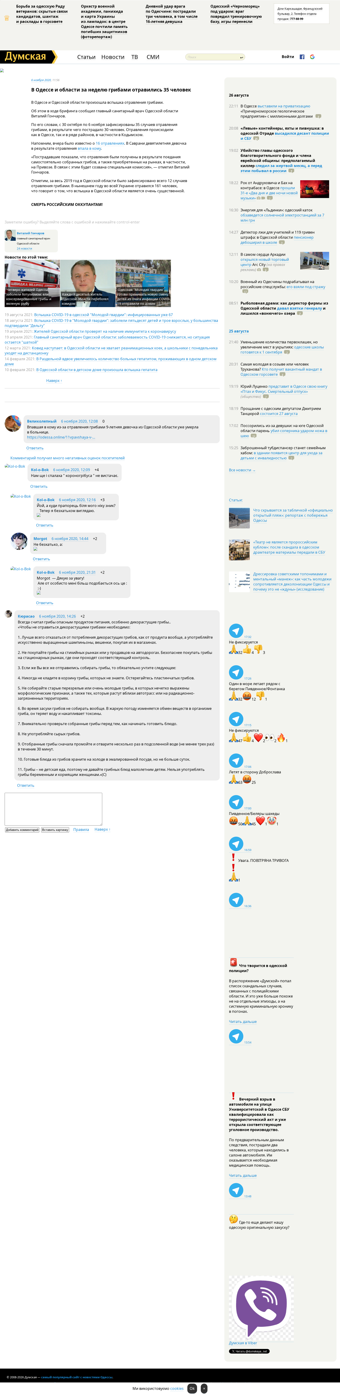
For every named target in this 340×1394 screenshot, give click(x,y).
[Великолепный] (13, 430)
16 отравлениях (110, 143)
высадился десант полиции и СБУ (285, 136)
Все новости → (242, 470)
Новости (112, 57)
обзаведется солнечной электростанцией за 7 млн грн (282, 218)
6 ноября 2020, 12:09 (71, 469)
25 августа (239, 331)
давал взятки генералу (299, 308)
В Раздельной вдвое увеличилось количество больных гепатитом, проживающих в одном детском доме (110, 361)
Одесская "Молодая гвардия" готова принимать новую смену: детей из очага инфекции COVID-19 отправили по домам (143, 296)
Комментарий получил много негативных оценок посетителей (67, 458)
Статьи (86, 57)
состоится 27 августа (279, 413)
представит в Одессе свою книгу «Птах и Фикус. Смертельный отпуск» (284, 389)
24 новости (24, 248)
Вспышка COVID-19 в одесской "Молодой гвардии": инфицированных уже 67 (103, 314)
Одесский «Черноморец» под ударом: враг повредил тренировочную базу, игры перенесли (236, 14)
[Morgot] (19, 548)
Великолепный (42, 421)
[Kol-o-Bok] (15, 466)
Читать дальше (243, 1021)
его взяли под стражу (306, 286)
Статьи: (236, 500)
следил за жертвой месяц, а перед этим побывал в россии (281, 168)
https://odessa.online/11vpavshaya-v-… (61, 437)
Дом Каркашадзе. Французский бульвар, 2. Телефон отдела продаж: (300, 13)
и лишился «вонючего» (283, 311)
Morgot (40, 538)
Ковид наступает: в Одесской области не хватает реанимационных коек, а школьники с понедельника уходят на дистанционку (111, 350)
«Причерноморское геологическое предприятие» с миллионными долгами (277, 114)
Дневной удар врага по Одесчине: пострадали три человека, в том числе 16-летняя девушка (172, 14)
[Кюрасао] (8, 616)
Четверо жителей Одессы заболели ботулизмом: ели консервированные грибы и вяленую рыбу (28, 296)
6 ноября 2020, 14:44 (70, 538)
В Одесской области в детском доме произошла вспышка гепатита (97, 369)
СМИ (153, 57)
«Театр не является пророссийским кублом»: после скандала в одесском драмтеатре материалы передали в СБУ (289, 547)
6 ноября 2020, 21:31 (77, 572)
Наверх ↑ (54, 380)
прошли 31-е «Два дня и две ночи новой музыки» (269, 193)
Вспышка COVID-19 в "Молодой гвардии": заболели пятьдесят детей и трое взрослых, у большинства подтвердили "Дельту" (111, 323)
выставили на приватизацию (284, 106)
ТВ (134, 57)
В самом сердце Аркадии (263, 254)
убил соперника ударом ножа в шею (284, 433)
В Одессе (249, 106)
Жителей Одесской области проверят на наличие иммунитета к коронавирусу (105, 331)
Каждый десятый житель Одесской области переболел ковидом (85, 299)
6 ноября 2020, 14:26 (57, 616)
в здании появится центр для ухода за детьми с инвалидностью (281, 455)
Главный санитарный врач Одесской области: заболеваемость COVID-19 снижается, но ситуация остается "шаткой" (107, 340)
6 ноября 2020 (41, 80)
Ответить (35, 448)
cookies (177, 1388)
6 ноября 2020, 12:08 (79, 421)
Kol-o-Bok (40, 469)
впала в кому (89, 148)
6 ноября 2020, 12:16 (77, 499)
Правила (81, 829)
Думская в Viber (243, 1342)
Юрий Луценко (255, 386)
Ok (192, 1388)
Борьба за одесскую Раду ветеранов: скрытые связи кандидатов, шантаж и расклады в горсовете (42, 14)
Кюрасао (26, 616)
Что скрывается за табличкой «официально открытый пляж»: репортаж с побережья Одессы (293, 515)
